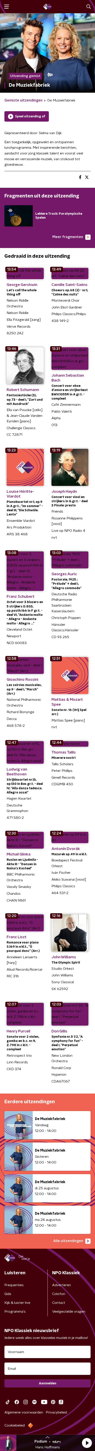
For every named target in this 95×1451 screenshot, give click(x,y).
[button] (87, 1443)
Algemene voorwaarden (23, 1412)
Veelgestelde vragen (68, 1311)
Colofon (58, 1294)
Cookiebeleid (14, 1425)
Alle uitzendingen (68, 1241)
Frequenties (14, 1285)
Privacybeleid (56, 1412)
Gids (7, 1294)
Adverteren (61, 1285)
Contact (58, 1302)
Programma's (15, 1311)
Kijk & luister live (17, 1302)
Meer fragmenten (67, 237)
